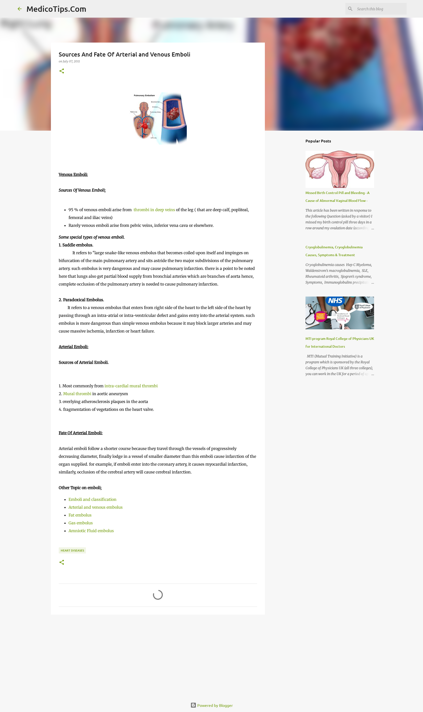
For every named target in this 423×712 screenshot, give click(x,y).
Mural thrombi (77, 393)
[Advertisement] (158, 656)
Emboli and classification (93, 499)
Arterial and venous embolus (96, 507)
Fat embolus (80, 515)
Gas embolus (81, 522)
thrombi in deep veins (154, 209)
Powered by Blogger (214, 705)
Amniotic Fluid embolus (91, 530)
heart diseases (72, 550)
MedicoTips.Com (56, 8)
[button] (62, 71)
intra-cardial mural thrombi (131, 385)
